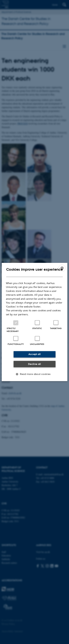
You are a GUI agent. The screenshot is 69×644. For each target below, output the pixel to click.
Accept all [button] (34, 354)
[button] (34, 374)
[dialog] (34, 322)
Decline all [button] (34, 364)
